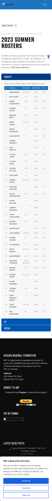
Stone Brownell (13, 282)
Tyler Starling (13, 306)
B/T (44, 88)
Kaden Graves (12, 250)
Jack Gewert (14, 233)
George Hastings (13, 222)
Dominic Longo (12, 181)
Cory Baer (13, 175)
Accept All (26, 481)
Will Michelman (13, 313)
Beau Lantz (14, 97)
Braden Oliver (12, 109)
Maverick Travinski (13, 262)
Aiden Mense (14, 92)
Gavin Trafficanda (14, 215)
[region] (26, 479)
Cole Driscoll (13, 149)
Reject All (26, 495)
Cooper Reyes (12, 162)
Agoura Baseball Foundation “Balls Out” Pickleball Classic (29, 449)
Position (26, 88)
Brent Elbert (12, 123)
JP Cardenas (14, 245)
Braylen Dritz (12, 116)
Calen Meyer (14, 136)
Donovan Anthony (13, 188)
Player (12, 88)
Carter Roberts (13, 142)
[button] (48, 56)
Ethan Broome (12, 202)
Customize (26, 488)
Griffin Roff (14, 228)
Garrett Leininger (13, 209)
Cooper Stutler (12, 169)
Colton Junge (12, 155)
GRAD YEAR (36, 88)
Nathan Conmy (12, 276)
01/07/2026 (27, 454)
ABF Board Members (20, 67)
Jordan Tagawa (12, 239)
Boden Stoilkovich (14, 102)
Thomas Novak (12, 289)
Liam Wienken (14, 256)
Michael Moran (12, 269)
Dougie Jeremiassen (14, 195)
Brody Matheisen (13, 130)
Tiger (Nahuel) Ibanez (13, 297)
